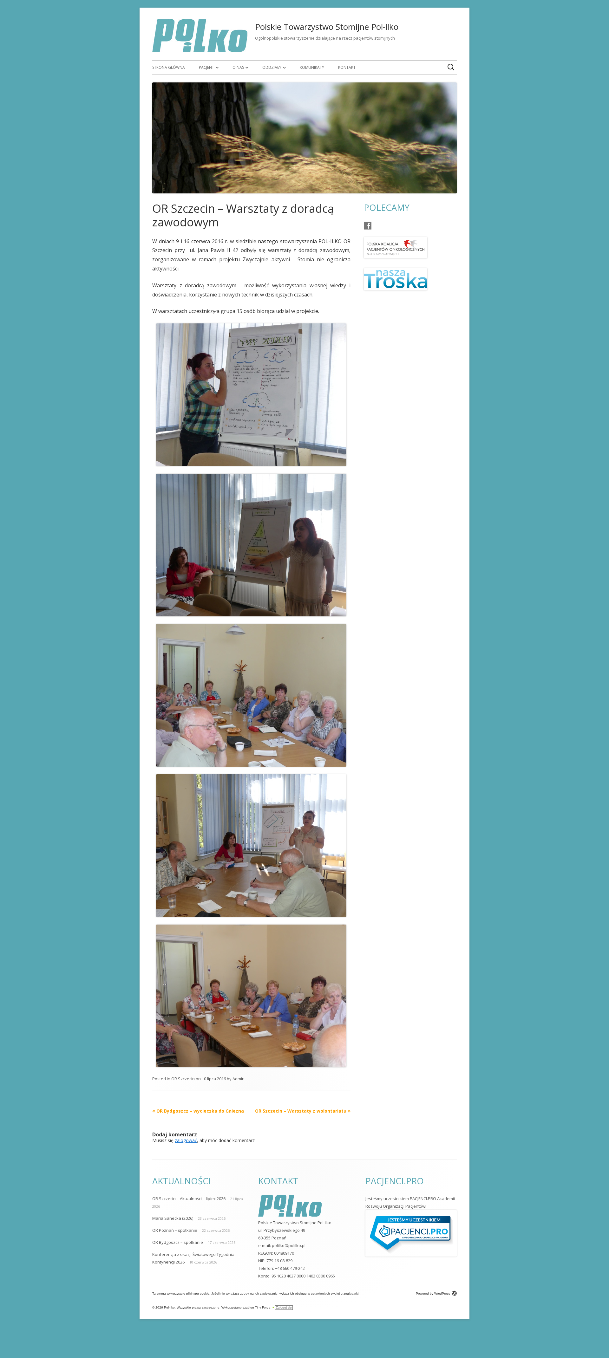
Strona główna (168, 67)
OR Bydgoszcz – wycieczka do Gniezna (198, 1111)
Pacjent (206, 67)
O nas (238, 67)
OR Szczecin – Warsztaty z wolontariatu (302, 1111)
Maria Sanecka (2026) (172, 1218)
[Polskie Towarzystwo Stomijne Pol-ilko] (199, 50)
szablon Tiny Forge (257, 1307)
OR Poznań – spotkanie (174, 1230)
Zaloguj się (284, 1307)
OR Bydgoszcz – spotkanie (177, 1242)
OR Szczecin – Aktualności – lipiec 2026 (189, 1198)
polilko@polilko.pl (288, 1245)
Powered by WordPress (433, 1293)
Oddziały (271, 67)
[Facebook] (367, 226)
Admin (238, 1079)
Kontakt (347, 67)
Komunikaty (312, 67)
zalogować (186, 1140)
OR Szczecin (183, 1079)
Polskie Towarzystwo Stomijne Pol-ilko (326, 26)
